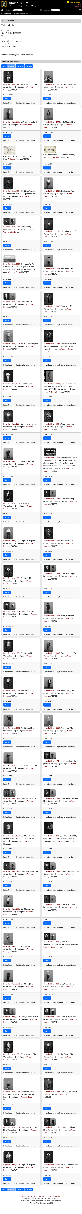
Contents (10, 13)
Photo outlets (17, 13)
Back (2, 13)
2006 (18, 946)
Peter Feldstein (9, 84)
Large (7, 99)
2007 (58, 84)
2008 (18, 264)
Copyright (41, 1196)
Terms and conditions (29, 1196)
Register (78, 7)
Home (5, 13)
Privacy (48, 1196)
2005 (58, 122)
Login (79, 4)
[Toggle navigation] (80, 10)
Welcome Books (26, 124)
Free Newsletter (75, 2)
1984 (18, 84)
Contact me (56, 1196)
